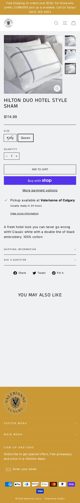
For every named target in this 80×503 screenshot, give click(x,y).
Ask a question (15, 260)
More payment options (40, 190)
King (10, 138)
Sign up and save (19, 447)
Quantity (10, 149)
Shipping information (20, 249)
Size (7, 131)
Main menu (13, 434)
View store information (24, 213)
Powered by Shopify (55, 498)
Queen (25, 138)
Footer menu (15, 423)
